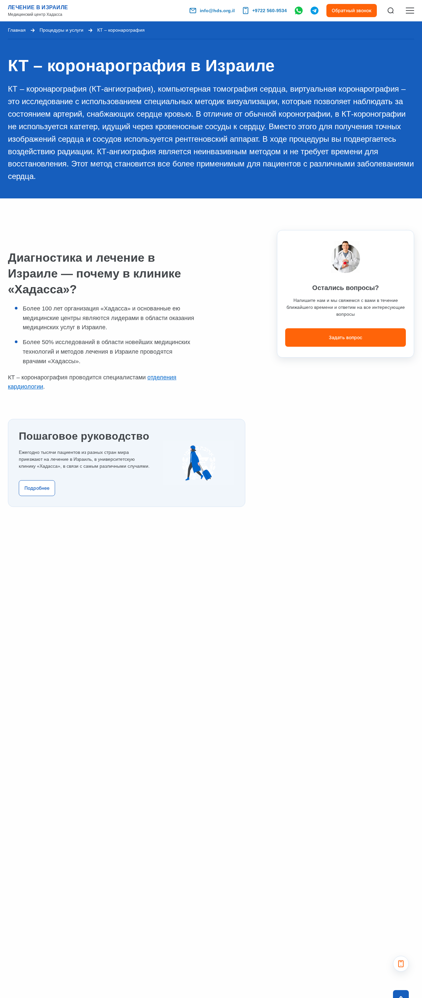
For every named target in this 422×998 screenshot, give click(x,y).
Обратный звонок (352, 10)
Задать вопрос (345, 337)
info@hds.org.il (217, 10)
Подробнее (36, 488)
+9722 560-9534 (269, 10)
